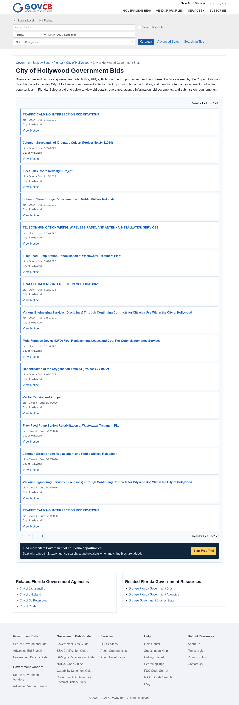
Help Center (152, 644)
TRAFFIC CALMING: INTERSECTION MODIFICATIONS (61, 114)
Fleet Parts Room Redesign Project (47, 171)
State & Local (26, 20)
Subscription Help (156, 650)
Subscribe (218, 10)
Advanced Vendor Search (30, 686)
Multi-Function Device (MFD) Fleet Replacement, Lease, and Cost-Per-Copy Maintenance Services (92, 340)
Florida (58, 62)
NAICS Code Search (158, 677)
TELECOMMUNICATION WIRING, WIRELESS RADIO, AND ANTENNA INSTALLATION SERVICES (91, 227)
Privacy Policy (197, 657)
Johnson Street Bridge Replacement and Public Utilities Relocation (70, 199)
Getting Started (154, 657)
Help (211, 2)
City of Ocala (28, 606)
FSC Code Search (156, 670)
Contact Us (195, 664)
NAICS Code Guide (70, 664)
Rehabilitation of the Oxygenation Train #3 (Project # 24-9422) (66, 369)
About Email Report (113, 657)
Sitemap (200, 2)
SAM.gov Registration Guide (75, 657)
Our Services (109, 644)
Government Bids (137, 10)
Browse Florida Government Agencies (154, 594)
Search (147, 41)
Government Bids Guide (73, 644)
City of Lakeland (30, 594)
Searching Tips (194, 41)
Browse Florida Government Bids (151, 588)
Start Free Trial (203, 550)
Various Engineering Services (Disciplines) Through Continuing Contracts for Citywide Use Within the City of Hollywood (107, 312)
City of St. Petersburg (34, 600)
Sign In (222, 2)
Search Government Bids (29, 644)
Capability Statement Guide (75, 670)
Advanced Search (169, 41)
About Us (186, 2)
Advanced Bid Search (27, 650)
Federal (48, 20)
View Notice (31, 130)
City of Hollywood (77, 62)
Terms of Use (196, 650)
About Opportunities (113, 650)
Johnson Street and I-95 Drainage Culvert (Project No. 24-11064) (68, 142)
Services (196, 10)
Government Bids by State (33, 62)
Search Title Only (152, 27)
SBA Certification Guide (72, 650)
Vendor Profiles (169, 10)
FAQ (147, 684)
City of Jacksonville (32, 588)
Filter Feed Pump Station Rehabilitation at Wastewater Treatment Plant (72, 255)
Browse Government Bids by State (151, 600)
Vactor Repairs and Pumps (42, 397)
